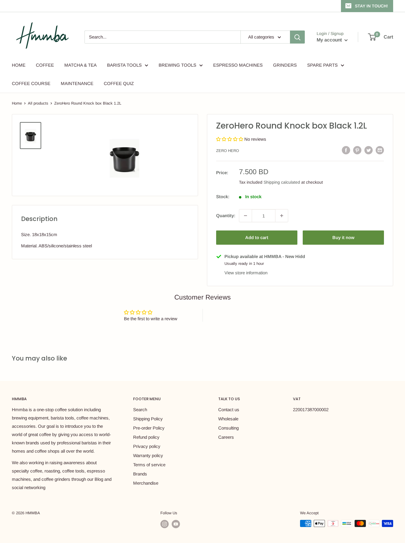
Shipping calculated (282, 182)
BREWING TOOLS (177, 65)
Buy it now (343, 237)
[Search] (297, 37)
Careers (226, 437)
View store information (245, 272)
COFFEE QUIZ (119, 83)
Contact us (228, 409)
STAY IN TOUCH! (371, 6)
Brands (140, 473)
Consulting (228, 427)
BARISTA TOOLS (124, 65)
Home (17, 103)
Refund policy (146, 437)
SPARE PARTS (322, 65)
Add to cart (256, 237)
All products (38, 103)
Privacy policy (146, 446)
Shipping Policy (148, 418)
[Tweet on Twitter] (368, 150)
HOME (18, 65)
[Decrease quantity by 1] (245, 215)
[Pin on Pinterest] (357, 150)
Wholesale (228, 418)
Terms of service (149, 464)
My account (330, 39)
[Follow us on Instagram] (164, 524)
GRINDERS (285, 65)
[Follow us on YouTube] (176, 524)
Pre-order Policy (149, 427)
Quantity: (225, 215)
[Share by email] (380, 150)
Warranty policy (148, 455)
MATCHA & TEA (80, 65)
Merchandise (145, 483)
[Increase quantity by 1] (281, 215)
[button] (230, 139)
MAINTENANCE (77, 83)
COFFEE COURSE (31, 83)
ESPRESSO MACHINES (238, 65)
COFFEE (45, 65)
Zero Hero (227, 150)
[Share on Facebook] (346, 150)
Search (140, 409)
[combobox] (162, 37)
